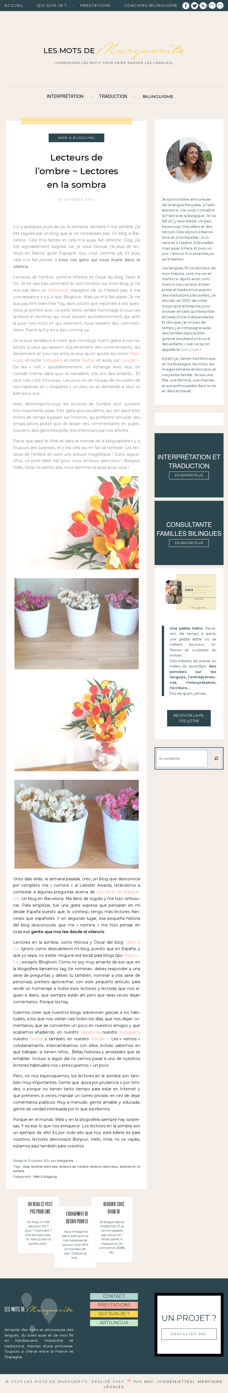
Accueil (13, 5)
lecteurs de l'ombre (73, 1166)
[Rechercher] (216, 758)
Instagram (53, 360)
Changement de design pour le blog (77, 1219)
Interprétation (65, 96)
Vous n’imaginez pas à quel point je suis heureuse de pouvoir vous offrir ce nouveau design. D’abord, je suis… (75, 1245)
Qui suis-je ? (52, 5)
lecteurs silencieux (104, 1166)
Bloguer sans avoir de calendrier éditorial (113, 1209)
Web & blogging (45, 1176)
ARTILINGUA (114, 1322)
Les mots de (114, 50)
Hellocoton (58, 290)
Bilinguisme (158, 96)
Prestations (95, 5)
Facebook (90, 1032)
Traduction (113, 96)
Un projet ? (189, 1318)
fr (212, 5)
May (149, 1382)
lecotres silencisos (44, 1166)
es (220, 5)
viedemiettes (176, 1382)
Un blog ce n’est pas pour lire (40, 1208)
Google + (130, 360)
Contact (114, 1296)
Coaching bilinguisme (151, 5)
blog (26, 1166)
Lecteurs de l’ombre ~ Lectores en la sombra (76, 171)
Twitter (88, 360)
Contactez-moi (189, 1334)
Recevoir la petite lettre (189, 718)
